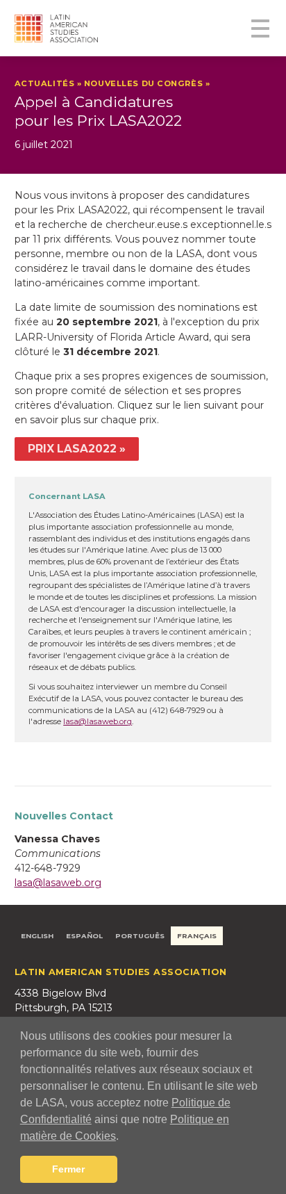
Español (84, 935)
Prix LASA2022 (72, 448)
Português (140, 935)
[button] (123, 1137)
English (37, 935)
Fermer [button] (68, 1169)
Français (197, 935)
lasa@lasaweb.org (97, 721)
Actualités (45, 83)
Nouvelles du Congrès (143, 83)
